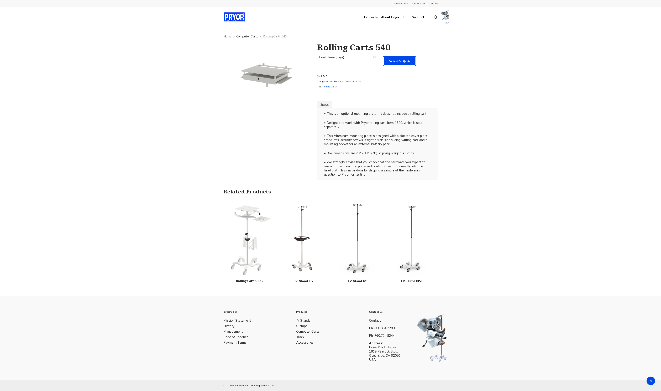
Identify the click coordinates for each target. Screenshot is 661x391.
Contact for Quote (399, 61)
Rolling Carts (330, 86)
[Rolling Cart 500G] (249, 237)
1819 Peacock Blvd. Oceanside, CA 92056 (385, 353)
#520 (398, 123)
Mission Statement (237, 321)
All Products (337, 81)
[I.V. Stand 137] (303, 237)
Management (233, 331)
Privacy (255, 385)
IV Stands (303, 321)
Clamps (301, 326)
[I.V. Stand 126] (357, 237)
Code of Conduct (235, 337)
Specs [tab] (324, 104)
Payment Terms (234, 342)
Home (227, 36)
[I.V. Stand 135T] (411, 237)
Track (300, 337)
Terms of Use (267, 385)
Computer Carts (247, 36)
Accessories (304, 342)
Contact (375, 320)
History (228, 326)
